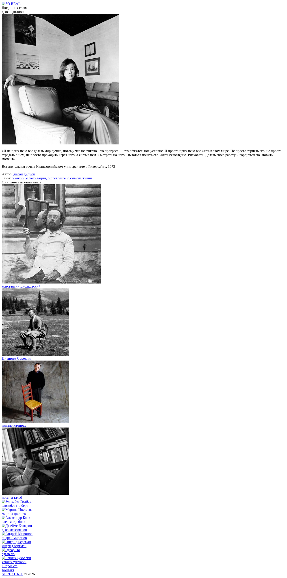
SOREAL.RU (12, 574)
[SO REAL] (11, 4)
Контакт (8, 570)
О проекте (9, 566)
